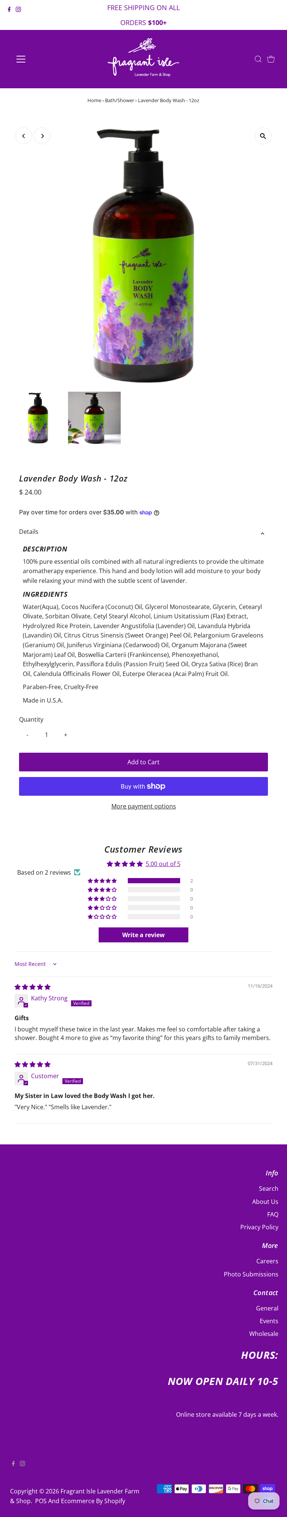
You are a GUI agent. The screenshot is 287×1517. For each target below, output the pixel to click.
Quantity (31, 719)
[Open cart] (271, 59)
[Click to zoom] (263, 136)
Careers (267, 1261)
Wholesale (263, 1334)
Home (94, 100)
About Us (265, 1202)
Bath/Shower (119, 100)
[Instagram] (18, 16)
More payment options (143, 806)
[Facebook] (9, 16)
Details (28, 531)
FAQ (272, 1214)
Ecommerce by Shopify (93, 1501)
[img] (32, 987)
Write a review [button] (143, 935)
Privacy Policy (259, 1227)
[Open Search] (258, 59)
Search (268, 1188)
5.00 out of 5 (163, 864)
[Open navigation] (42, 59)
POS (41, 1501)
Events (269, 1321)
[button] (103, 880)
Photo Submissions (251, 1274)
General (267, 1308)
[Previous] (23, 136)
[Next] (42, 136)
